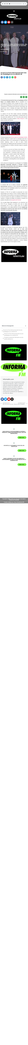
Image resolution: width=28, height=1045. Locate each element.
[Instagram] (12, 22)
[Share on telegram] (10, 77)
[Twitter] (5, 22)
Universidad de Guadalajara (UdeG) (19, 137)
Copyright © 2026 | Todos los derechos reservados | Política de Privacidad (14, 499)
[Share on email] (15, 77)
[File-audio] (26, 97)
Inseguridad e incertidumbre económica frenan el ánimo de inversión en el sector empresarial (14, 432)
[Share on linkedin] (7, 77)
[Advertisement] (14, 279)
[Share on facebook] (2, 77)
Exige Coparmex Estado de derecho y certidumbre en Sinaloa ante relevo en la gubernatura (14, 459)
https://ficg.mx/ (20, 118)
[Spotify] (21, 97)
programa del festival (16, 200)
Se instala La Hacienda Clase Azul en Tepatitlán (14, 446)
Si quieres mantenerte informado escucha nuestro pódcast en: (13, 338)
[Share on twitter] (4, 77)
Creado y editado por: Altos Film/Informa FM (14, 502)
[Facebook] (2, 22)
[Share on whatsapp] (12, 77)
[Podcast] (24, 97)
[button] (14, 11)
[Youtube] (8, 22)
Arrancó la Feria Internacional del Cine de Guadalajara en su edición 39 (12, 330)
